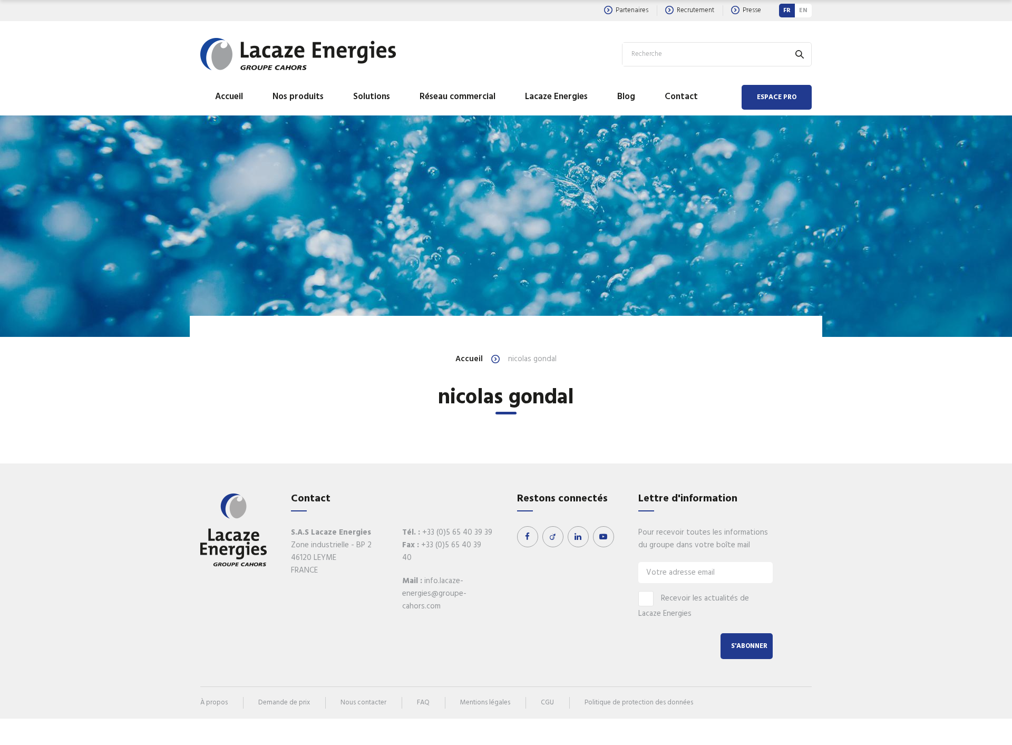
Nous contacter (363, 702)
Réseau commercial (457, 97)
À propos (214, 702)
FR (787, 10)
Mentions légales (485, 702)
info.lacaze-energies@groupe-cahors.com (434, 594)
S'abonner (749, 646)
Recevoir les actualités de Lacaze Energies (693, 606)
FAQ (423, 702)
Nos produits (298, 97)
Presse (752, 10)
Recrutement (695, 10)
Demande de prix (284, 702)
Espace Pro (776, 97)
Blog (626, 97)
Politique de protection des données (639, 702)
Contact (681, 97)
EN (803, 10)
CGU (547, 702)
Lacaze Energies (556, 97)
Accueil (229, 97)
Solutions (371, 97)
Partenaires (632, 10)
